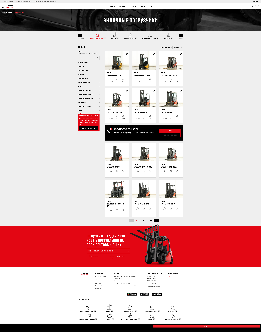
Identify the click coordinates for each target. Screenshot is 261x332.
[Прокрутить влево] (80, 35)
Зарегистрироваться (170, 135)
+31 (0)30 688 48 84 (153, 283)
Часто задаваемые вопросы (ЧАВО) (125, 285)
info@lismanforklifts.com (154, 286)
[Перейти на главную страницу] (7, 6)
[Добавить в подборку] (126, 54)
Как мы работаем (100, 276)
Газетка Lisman (100, 285)
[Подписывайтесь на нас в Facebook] (167, 276)
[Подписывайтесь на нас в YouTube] (172, 276)
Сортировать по (166, 47)
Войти (170, 131)
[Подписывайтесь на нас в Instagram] (174, 276)
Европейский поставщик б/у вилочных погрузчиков (126, 277)
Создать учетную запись (122, 283)
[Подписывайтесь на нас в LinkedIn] (170, 276)
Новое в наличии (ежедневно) (94, 257)
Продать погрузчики (120, 281)
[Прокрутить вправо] (181, 35)
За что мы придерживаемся (100, 280)
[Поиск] (252, 6)
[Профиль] (255, 6)
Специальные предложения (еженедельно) (116, 257)
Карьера (98, 288)
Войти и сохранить (88, 128)
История (98, 283)
